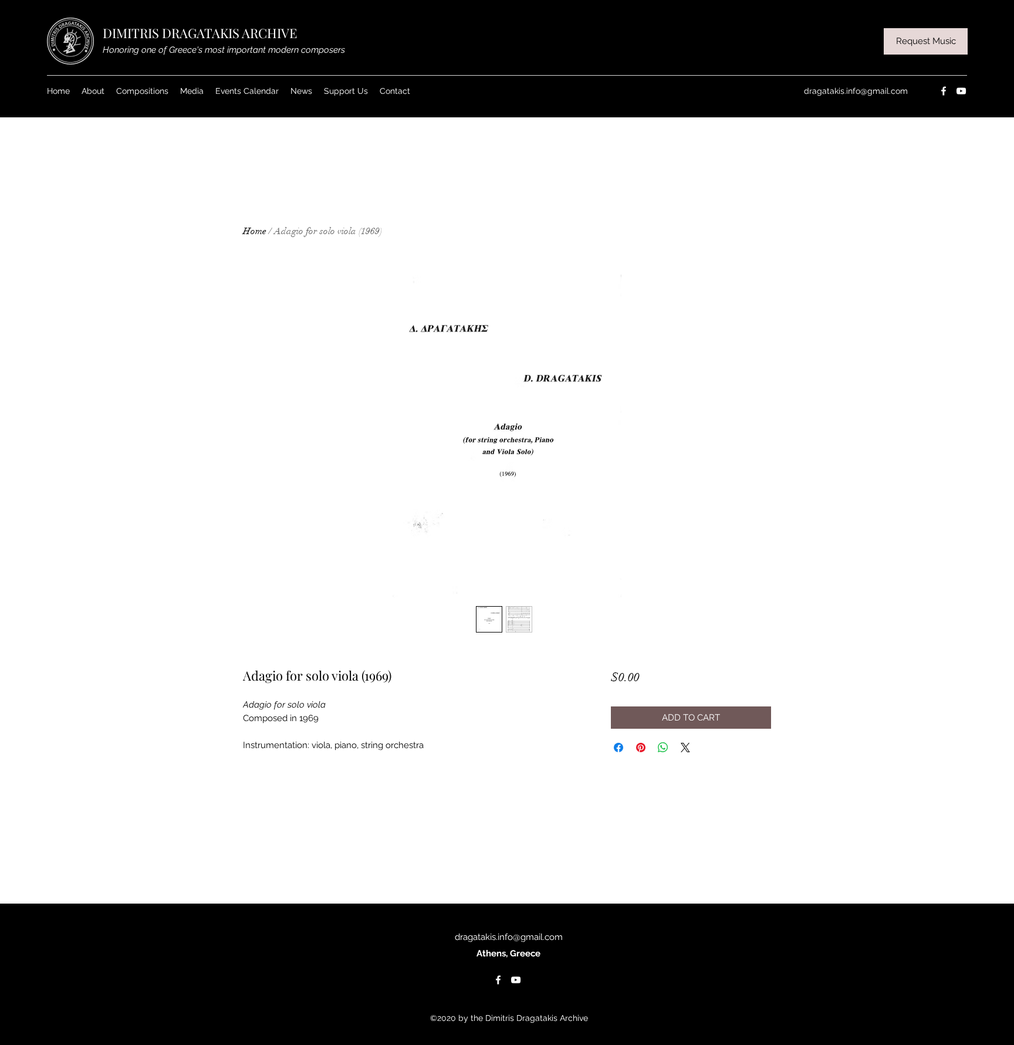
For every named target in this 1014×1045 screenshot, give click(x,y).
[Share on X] (685, 747)
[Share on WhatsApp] (663, 747)
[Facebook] (943, 91)
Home (254, 231)
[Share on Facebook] (618, 747)
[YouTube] (961, 91)
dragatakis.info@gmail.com (856, 91)
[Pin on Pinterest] (641, 747)
